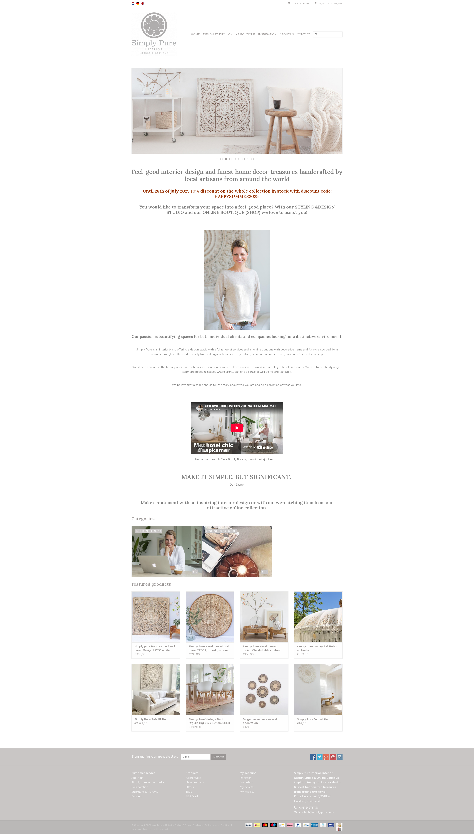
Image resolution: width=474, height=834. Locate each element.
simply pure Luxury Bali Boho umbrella (317, 648)
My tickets (246, 787)
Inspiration (267, 34)
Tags (189, 791)
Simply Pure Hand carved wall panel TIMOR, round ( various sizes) (209, 648)
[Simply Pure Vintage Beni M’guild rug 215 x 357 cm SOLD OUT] (210, 689)
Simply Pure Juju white (312, 719)
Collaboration (139, 787)
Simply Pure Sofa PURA (150, 719)
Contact (303, 34)
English (142, 3)
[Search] (315, 35)
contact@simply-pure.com (316, 812)
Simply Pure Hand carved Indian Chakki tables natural (262, 648)
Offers (190, 787)
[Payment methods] (248, 824)
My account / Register (331, 3)
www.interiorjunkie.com (263, 459)
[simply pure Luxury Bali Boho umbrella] (318, 616)
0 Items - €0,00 (301, 3)
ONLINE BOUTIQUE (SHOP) (232, 212)
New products (195, 782)
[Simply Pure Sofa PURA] (155, 689)
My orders (246, 782)
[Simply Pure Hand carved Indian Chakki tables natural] (264, 616)
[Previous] (138, 111)
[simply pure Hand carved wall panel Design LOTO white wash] (155, 616)
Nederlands (132, 3)
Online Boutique (241, 34)
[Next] (335, 111)
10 (257, 159)
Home (195, 34)
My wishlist (247, 791)
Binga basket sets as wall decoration (260, 721)
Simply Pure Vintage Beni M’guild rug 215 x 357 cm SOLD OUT (209, 721)
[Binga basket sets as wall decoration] (264, 689)
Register (245, 778)
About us (287, 34)
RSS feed (192, 796)
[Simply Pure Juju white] (318, 689)
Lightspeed (162, 829)
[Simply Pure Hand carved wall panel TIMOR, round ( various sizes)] (210, 616)
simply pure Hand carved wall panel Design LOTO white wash (154, 648)
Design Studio (214, 34)
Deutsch (137, 3)
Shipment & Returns (144, 791)
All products (193, 778)
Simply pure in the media (147, 782)
